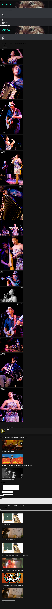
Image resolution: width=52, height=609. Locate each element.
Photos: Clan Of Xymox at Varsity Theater (8, 479)
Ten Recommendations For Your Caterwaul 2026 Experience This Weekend (12, 585)
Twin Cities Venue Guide (5, 13)
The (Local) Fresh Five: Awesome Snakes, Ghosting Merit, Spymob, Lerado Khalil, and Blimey (15, 555)
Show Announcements (5, 22)
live (10, 437)
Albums (3, 20)
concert (9, 437)
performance (20, 437)
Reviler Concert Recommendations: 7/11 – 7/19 (8, 540)
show (26, 437)
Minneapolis (16, 437)
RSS (2, 16)
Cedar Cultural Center (10, 427)
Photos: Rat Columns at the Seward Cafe (8, 451)
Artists (2, 14)
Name (1, 491)
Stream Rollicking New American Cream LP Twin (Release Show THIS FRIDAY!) (13, 570)
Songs (2, 19)
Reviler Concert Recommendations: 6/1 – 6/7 (8, 600)
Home (2, 12)
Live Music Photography (5, 18)
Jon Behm (2, 45)
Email (1, 492)
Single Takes (3, 21)
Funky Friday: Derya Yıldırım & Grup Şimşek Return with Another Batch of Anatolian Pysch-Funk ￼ (17, 465)
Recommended (6, 524)
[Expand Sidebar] (0, 497)
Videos (3, 23)
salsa (24, 437)
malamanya (13, 437)
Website (1, 494)
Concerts (3, 539)
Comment (1, 489)
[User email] (0, 435)
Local (2, 524)
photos (23, 437)
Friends (3, 15)
